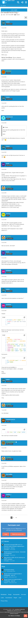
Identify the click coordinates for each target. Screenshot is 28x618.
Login (6, 534)
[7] (4, 347)
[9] (4, 351)
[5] (4, 344)
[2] (4, 321)
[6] (4, 346)
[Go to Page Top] (25, 615)
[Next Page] (16, 517)
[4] (4, 325)
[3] (4, 323)
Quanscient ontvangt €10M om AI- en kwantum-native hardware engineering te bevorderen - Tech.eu (14, 546)
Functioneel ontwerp (9, 569)
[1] (4, 320)
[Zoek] (18, 2)
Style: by (14, 615)
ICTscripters (6, 549)
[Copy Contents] (24, 317)
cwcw (4, 14)
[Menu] (26, 2)
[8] (4, 349)
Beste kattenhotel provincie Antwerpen (13, 612)
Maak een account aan (18, 534)
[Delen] (25, 17)
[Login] (22, 2)
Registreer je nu (20, 528)
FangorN (6, 577)
